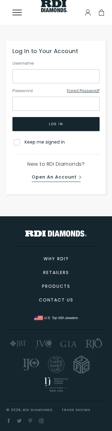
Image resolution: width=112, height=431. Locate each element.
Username (23, 63)
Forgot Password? (83, 90)
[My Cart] (102, 12)
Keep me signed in (45, 142)
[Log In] (86, 12)
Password (22, 91)
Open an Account (54, 177)
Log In (56, 124)
